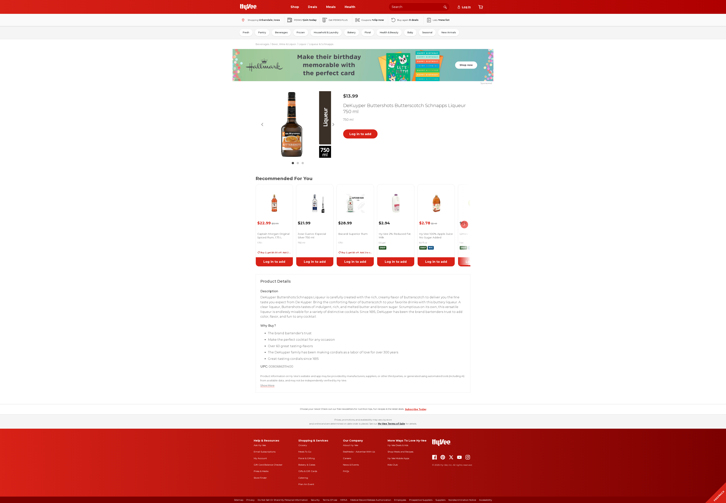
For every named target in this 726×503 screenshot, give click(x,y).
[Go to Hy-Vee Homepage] (248, 7)
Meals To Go (304, 451)
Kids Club (393, 464)
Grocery (302, 445)
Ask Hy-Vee (260, 445)
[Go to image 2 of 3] (297, 163)
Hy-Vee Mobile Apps (398, 458)
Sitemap (238, 499)
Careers (347, 458)
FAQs (346, 471)
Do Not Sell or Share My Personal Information (283, 499)
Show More (267, 385)
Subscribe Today (415, 409)
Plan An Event (306, 484)
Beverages (281, 32)
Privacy (250, 499)
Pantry (262, 32)
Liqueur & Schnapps (321, 44)
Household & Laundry (326, 32)
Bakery (351, 32)
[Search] (445, 7)
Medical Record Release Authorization (370, 499)
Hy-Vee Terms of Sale (391, 423)
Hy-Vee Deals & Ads (398, 445)
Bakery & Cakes (306, 464)
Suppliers (440, 499)
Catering (303, 477)
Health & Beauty (389, 32)
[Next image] (333, 124)
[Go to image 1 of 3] (292, 163)
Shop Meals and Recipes (400, 451)
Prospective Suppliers (420, 499)
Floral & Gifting (306, 458)
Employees (400, 499)
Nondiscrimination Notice (462, 499)
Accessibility (485, 499)
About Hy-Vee (350, 445)
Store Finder (260, 477)
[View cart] (480, 7)
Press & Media (261, 471)
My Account (260, 458)
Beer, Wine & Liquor (284, 44)
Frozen (301, 32)
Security (315, 499)
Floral (368, 32)
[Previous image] (262, 124)
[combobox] (419, 7)
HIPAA (343, 499)
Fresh (246, 32)
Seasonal (427, 32)
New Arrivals (448, 32)
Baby (410, 32)
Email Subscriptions (264, 451)
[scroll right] (464, 224)
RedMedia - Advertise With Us (359, 451)
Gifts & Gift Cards (307, 471)
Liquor (302, 44)
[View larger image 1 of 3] (297, 124)
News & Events (351, 464)
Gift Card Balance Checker (268, 464)
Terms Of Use (330, 499)
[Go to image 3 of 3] (302, 163)
